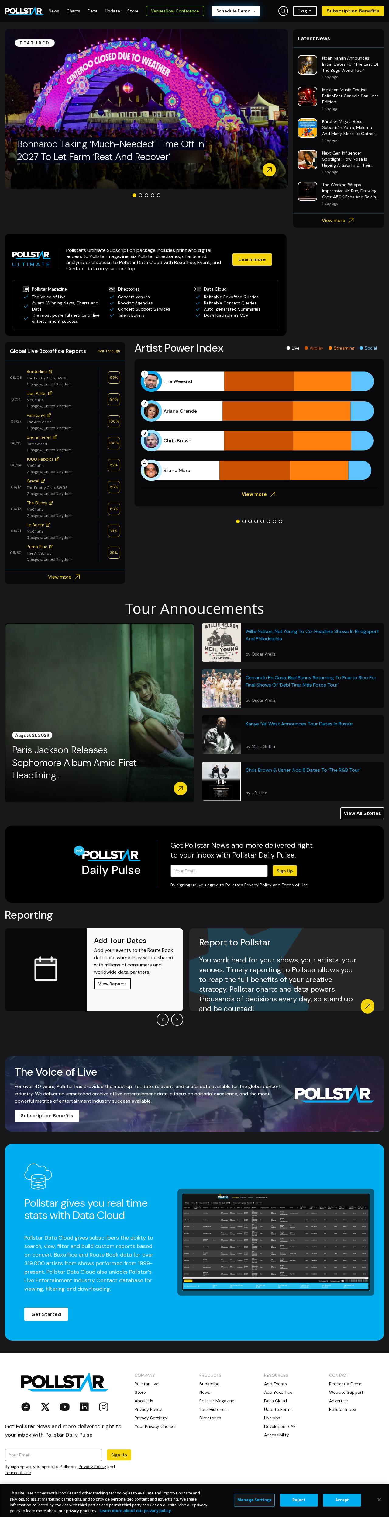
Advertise (338, 1401)
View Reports (112, 983)
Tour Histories (213, 1409)
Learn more (252, 259)
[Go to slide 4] (152, 195)
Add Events (275, 1384)
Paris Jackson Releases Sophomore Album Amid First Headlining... (74, 762)
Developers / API (280, 1426)
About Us (144, 1401)
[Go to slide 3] (146, 195)
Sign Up (285, 871)
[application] (259, 426)
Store (140, 1392)
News (204, 1392)
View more (333, 220)
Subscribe (209, 1384)
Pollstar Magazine (216, 1401)
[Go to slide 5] (158, 195)
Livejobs (272, 1418)
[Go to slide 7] (274, 521)
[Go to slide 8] (280, 521)
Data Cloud (275, 1401)
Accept (342, 1500)
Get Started (46, 1314)
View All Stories (362, 813)
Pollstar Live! (147, 1384)
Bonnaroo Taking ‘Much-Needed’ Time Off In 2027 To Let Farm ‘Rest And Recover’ (110, 150)
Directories (210, 1418)
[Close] (379, 1499)
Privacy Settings (151, 1418)
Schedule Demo (233, 11)
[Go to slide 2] (140, 195)
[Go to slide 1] (134, 195)
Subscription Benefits (353, 11)
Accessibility (276, 1435)
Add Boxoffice (278, 1392)
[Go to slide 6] (268, 521)
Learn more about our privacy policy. (135, 1510)
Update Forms (278, 1409)
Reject (298, 1500)
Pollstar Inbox (342, 1409)
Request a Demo (346, 1384)
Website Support (346, 1392)
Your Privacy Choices (156, 1426)
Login (305, 11)
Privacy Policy (258, 885)
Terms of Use (295, 885)
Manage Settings (254, 1500)
